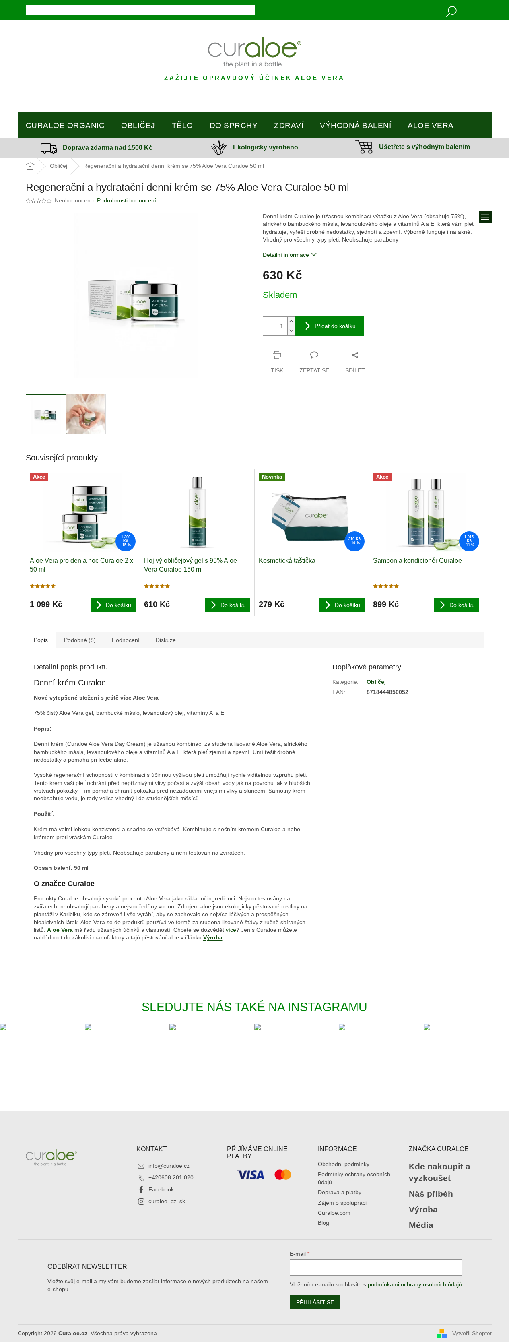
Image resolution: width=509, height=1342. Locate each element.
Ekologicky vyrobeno (265, 147)
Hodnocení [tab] (126, 640)
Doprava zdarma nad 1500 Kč (107, 147)
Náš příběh (431, 1193)
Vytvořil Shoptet (472, 1333)
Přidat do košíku (335, 326)
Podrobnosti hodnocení (126, 200)
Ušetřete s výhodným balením (424, 146)
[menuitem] (65, 125)
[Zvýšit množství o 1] (291, 321)
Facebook (161, 1189)
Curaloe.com (334, 1213)
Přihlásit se (315, 1302)
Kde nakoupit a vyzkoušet (439, 1172)
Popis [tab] (41, 640)
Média (421, 1225)
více (231, 930)
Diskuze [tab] (166, 640)
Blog (323, 1223)
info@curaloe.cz (169, 1165)
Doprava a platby (339, 1192)
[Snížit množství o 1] (291, 330)
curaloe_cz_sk (166, 1201)
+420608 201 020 (171, 1177)
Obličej (376, 682)
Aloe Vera (60, 930)
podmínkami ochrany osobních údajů (415, 1284)
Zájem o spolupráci (342, 1203)
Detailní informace (286, 255)
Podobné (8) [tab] (80, 640)
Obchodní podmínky (343, 1164)
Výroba (213, 937)
